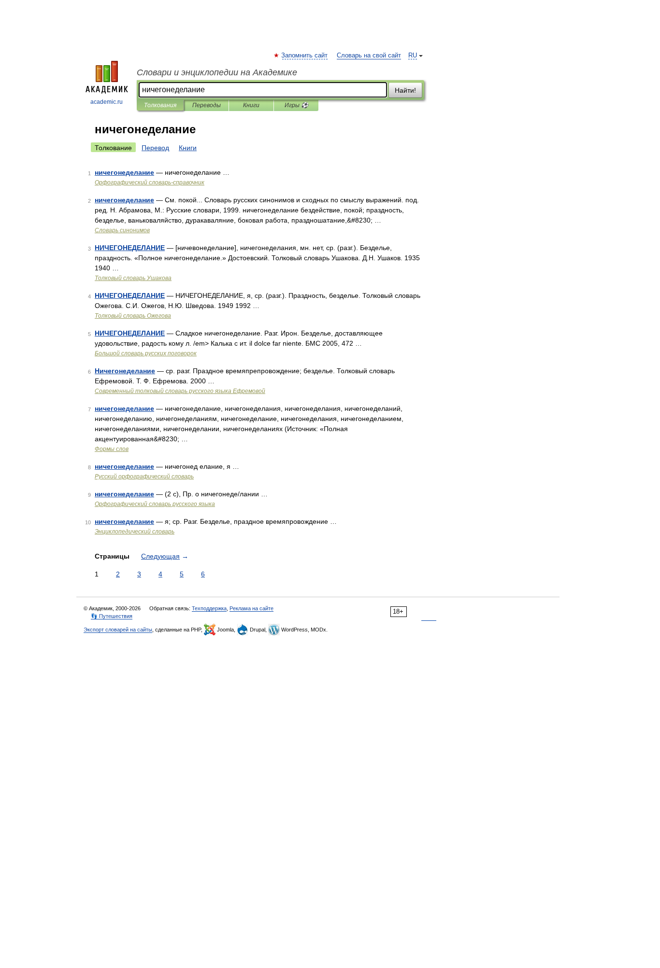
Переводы (206, 105)
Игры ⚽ (296, 105)
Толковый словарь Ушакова (133, 278)
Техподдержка (209, 608)
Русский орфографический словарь (144, 476)
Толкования (160, 105)
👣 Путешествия (111, 616)
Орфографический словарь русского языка (155, 504)
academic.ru (106, 101)
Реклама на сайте (251, 608)
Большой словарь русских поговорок (146, 353)
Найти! (405, 90)
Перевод (155, 148)
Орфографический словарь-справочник (149, 182)
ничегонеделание (124, 172)
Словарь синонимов (122, 230)
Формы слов (112, 449)
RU (412, 55)
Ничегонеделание (125, 371)
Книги (251, 105)
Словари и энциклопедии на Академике (217, 72)
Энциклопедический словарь (134, 531)
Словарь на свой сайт (369, 55)
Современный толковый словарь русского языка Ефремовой (180, 391)
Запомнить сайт (305, 55)
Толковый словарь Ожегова (133, 315)
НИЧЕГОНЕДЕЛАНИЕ (130, 248)
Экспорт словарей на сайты (118, 629)
